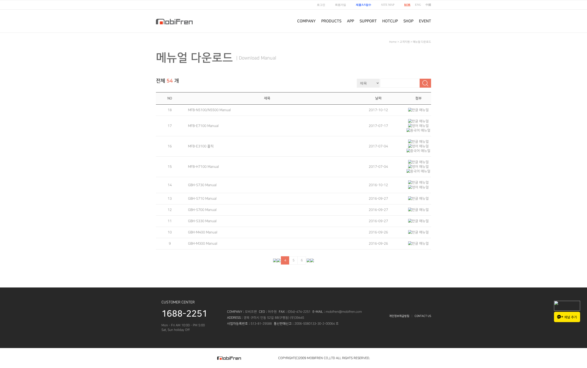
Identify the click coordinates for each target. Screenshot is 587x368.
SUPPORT (368, 21)
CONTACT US (423, 316)
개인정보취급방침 (399, 316)
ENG (418, 4)
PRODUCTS (331, 21)
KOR (407, 4)
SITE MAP (387, 4)
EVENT (425, 21)
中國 (428, 4)
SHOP (408, 21)
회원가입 (340, 4)
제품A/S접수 (363, 4)
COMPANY (306, 21)
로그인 (321, 4)
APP (350, 21)
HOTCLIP (390, 21)
